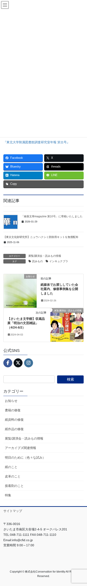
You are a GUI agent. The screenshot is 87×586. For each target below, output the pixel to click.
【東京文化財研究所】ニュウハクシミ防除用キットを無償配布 (40, 237)
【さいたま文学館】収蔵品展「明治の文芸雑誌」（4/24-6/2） (26, 323)
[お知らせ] (20, 290)
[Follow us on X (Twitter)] (18, 362)
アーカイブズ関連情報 (20, 448)
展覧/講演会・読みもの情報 (44, 255)
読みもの (37, 261)
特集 (8, 495)
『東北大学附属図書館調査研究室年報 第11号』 (36, 142)
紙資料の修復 (14, 419)
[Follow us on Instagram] (28, 362)
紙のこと (11, 467)
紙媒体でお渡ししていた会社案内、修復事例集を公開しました (59, 289)
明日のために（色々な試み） (25, 457)
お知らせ (11, 401)
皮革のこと (13, 476)
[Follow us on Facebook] (7, 362)
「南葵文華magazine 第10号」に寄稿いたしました (52, 216)
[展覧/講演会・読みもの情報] (66, 324)
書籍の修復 (13, 410)
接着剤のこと (14, 486)
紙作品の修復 (14, 429)
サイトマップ (12, 511)
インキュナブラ (58, 261)
